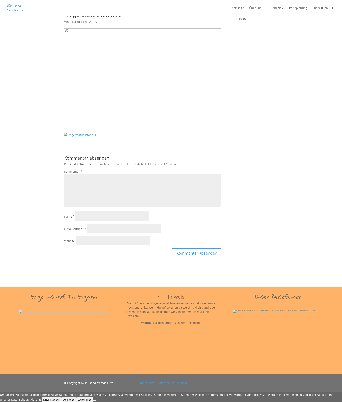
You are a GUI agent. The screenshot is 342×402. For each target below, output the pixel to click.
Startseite (237, 8)
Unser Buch (320, 8)
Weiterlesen (85, 399)
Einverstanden (51, 399)
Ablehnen (69, 399)
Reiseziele (277, 8)
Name (69, 216)
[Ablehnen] (94, 400)
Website (69, 241)
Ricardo (75, 22)
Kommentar (73, 171)
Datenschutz (165, 383)
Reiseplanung (298, 8)
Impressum (146, 383)
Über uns (255, 8)
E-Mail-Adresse (75, 229)
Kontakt (182, 383)
